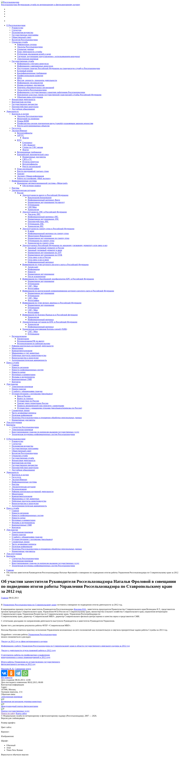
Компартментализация (22, 350)
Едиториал (27, 142)
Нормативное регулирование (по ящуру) (46, 202)
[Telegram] (18, 673)
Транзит (20, 173)
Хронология (33, 209)
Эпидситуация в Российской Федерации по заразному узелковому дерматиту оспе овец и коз (64, 245)
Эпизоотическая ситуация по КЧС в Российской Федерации (49, 322)
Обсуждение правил (31, 185)
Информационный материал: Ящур (44, 200)
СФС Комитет (28, 145)
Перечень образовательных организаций (35, 87)
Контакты (16, 382)
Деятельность (12, 111)
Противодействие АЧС (38, 221)
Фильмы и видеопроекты (23, 377)
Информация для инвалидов (30, 83)
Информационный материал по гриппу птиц (48, 233)
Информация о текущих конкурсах (33, 63)
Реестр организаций (31, 166)
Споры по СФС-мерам (32, 147)
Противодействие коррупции (25, 107)
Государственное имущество (25, 104)
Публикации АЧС (36, 224)
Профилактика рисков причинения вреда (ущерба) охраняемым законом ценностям (55, 123)
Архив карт (33, 267)
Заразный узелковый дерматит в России (46, 248)
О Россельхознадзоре (15, 25)
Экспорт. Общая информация (30, 176)
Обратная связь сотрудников (30, 97)
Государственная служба (23, 61)
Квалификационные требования (31, 73)
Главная (10, 570)
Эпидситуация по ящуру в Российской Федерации (45, 195)
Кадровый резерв (25, 71)
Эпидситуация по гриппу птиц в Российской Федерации (48, 229)
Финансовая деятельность (23, 99)
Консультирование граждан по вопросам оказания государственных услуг (45, 432)
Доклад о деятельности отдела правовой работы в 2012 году (28, 650)
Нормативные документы (34, 157)
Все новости (6, 677)
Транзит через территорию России (32, 403)
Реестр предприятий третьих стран (33, 171)
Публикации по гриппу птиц (41, 240)
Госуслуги (16, 128)
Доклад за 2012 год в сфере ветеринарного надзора (24, 641)
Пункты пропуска (30, 162)
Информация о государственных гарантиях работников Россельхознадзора (51, 92)
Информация (34, 269)
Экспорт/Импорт (19, 130)
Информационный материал (41, 262)
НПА (19, 78)
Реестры (15, 188)
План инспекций (25, 169)
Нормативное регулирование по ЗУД (44, 252)
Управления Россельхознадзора (42, 634)
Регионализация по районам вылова (33, 343)
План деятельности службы (29, 51)
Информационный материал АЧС (43, 217)
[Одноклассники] (11, 673)
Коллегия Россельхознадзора (25, 40)
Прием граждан (19, 389)
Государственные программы (25, 35)
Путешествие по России (28, 401)
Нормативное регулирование (41, 274)
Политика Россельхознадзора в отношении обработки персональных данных (47, 417)
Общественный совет (21, 37)
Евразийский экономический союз (33, 154)
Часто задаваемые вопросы (24, 413)
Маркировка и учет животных (25, 353)
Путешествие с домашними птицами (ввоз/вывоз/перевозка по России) (49, 408)
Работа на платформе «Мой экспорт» (34, 178)
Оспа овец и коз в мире (38, 260)
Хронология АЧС (36, 226)
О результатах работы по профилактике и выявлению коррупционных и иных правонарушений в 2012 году (25, 656)
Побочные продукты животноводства (29, 355)
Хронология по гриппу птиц (41, 243)
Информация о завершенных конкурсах (35, 66)
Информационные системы (24, 181)
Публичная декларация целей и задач (34, 54)
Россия (20, 193)
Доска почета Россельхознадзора (32, 90)
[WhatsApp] (25, 673)
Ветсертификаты (24, 133)
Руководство (17, 28)
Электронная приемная (27, 59)
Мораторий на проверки (28, 118)
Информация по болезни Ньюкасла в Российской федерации (50, 315)
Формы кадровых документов (30, 85)
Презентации (23, 339)
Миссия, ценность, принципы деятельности (37, 80)
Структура (16, 30)
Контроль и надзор (20, 114)
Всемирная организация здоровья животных (21, 701)
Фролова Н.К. (80, 609)
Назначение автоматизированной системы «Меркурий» (42, 183)
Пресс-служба (12, 362)
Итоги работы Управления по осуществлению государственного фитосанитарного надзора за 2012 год (30, 663)
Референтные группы (27, 44)
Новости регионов (20, 367)
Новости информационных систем (27, 370)
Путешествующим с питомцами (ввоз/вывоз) (32, 394)
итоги (28, 669)
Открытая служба (20, 42)
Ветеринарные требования (29, 152)
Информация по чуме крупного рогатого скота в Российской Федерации (55, 264)
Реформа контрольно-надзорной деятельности (33, 346)
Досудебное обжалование (23, 109)
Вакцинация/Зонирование (40, 197)
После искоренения (36, 276)
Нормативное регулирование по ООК (45, 255)
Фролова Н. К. (7, 669)
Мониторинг (17, 348)
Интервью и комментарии (23, 374)
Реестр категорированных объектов (33, 126)
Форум (25, 138)
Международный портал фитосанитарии (19, 706)
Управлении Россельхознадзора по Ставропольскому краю (29, 605)
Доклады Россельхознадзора (30, 47)
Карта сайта (21, 713)
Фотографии (33, 288)
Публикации (33, 205)
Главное (15, 365)
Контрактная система (21, 102)
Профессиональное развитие (30, 75)
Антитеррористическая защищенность (29, 360)
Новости (32, 272)
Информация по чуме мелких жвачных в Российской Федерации (51, 303)
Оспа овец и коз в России (39, 257)
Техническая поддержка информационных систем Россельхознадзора (43, 434)
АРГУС (20, 135)
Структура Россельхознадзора (25, 427)
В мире (31, 231)
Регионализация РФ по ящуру (30, 341)
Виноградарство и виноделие (25, 358)
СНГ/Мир (32, 207)
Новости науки (18, 372)
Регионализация (19, 336)
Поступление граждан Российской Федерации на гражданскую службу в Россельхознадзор (58, 68)
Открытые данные (25, 49)
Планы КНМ (23, 121)
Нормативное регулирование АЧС (43, 219)
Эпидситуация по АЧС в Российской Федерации (44, 212)
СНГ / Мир (33, 286)
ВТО (19, 140)
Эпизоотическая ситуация (23, 190)
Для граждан (12, 384)
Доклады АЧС (34, 214)
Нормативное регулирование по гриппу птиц (48, 238)
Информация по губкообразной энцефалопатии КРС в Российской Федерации (58, 279)
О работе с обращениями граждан (27, 391)
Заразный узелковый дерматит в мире (45, 250)
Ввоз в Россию (24, 396)
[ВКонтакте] (4, 673)
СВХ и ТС (27, 159)
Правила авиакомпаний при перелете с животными (40, 406)
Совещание (20, 669)
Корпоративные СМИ (22, 379)
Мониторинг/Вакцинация (39, 236)
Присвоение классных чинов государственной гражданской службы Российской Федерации (59, 95)
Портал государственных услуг (15, 711)
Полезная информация (22, 415)
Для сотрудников (14, 422)
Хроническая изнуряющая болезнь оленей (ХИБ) (44, 329)
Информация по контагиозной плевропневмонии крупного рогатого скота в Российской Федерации (68, 291)
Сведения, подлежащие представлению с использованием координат (48, 56)
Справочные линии (21, 410)
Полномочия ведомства (22, 32)
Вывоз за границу (25, 398)
